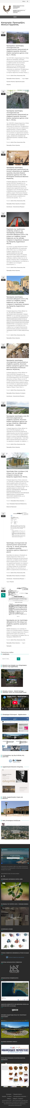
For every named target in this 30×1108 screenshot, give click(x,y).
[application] (15, 702)
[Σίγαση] (24, 709)
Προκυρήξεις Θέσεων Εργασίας (13, 78)
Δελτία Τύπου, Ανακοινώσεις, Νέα (18, 75)
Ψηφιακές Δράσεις (17, 1094)
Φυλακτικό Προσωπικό (11, 506)
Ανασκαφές (8, 1094)
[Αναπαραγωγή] (3, 709)
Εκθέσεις (9, 1098)
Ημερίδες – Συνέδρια (7, 1096)
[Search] (18, 658)
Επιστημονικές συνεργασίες (19, 1096)
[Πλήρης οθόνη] (27, 709)
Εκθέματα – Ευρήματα (18, 1098)
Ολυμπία (12, 581)
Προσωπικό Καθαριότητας (21, 503)
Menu (23, 1)
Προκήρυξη (12, 503)
